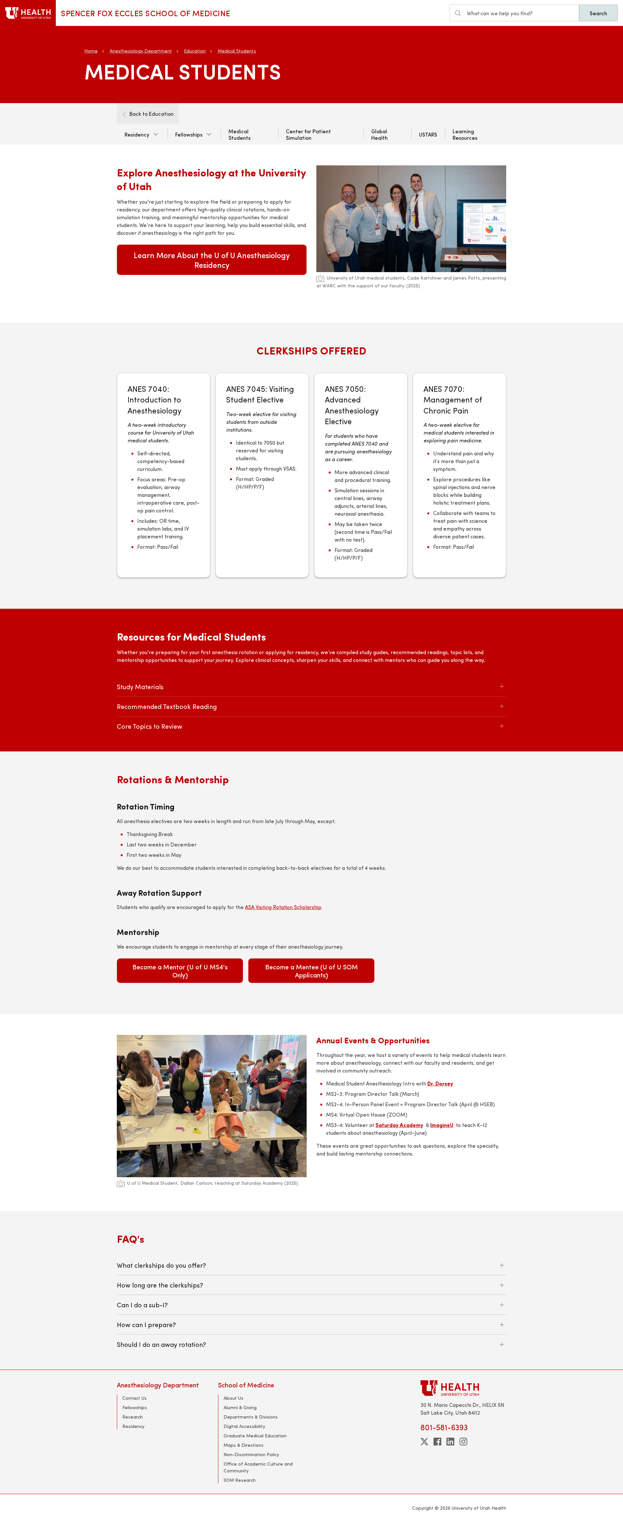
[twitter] (424, 1441)
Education (195, 51)
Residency (137, 134)
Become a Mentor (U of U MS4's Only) (180, 970)
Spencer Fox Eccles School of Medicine (145, 13)
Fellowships (188, 134)
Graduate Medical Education (255, 1435)
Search (598, 13)
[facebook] (437, 1441)
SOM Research (240, 1480)
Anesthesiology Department (141, 51)
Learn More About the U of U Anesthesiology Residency (212, 260)
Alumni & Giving (240, 1407)
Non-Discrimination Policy (251, 1454)
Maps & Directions (243, 1445)
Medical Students (237, 51)
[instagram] (463, 1441)
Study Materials (140, 686)
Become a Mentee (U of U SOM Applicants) (311, 970)
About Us (233, 1398)
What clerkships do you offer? (161, 1265)
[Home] (28, 13)
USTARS (428, 134)
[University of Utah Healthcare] (463, 1388)
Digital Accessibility (244, 1426)
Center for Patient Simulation (308, 134)
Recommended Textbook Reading (167, 706)
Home (91, 51)
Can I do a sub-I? (142, 1304)
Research (132, 1417)
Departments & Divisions (251, 1417)
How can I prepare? (146, 1324)
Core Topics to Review (149, 726)
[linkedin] (450, 1441)
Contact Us (134, 1398)
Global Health (379, 134)
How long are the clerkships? (160, 1284)
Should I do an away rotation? (161, 1344)
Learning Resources (465, 134)
